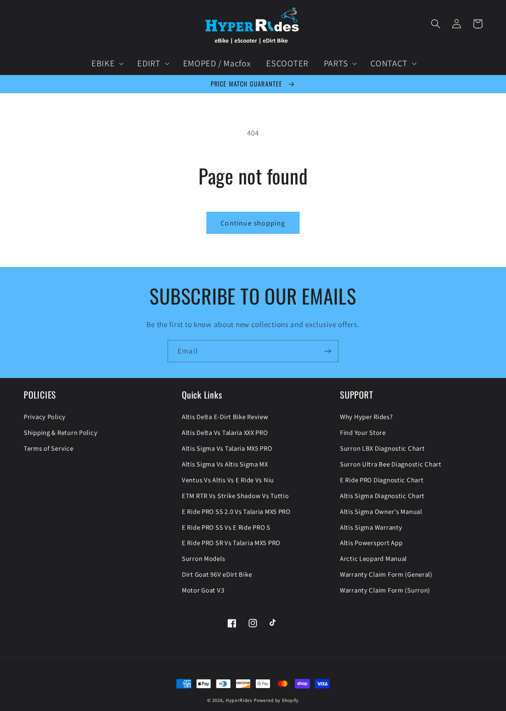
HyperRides (239, 700)
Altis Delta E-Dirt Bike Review (225, 416)
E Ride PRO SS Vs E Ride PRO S (226, 527)
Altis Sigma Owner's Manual (381, 511)
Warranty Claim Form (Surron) (385, 590)
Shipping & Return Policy (60, 432)
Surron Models (203, 558)
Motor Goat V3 (203, 590)
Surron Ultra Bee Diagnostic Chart (391, 464)
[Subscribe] (327, 351)
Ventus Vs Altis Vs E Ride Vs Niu (228, 480)
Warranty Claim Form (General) (386, 574)
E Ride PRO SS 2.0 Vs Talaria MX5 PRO (236, 511)
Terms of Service (49, 448)
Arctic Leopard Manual (373, 558)
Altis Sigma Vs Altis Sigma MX (225, 464)
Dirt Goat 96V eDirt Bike (217, 574)
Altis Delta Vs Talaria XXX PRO (225, 432)
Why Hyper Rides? (366, 416)
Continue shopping (253, 223)
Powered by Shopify (276, 700)
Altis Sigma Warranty (371, 527)
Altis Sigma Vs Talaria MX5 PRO (227, 448)
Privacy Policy (45, 416)
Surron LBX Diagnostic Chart (382, 448)
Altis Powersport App (371, 542)
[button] (106, 64)
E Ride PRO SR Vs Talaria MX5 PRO (231, 542)
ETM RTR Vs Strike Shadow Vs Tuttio (235, 495)
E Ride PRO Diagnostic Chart (381, 480)
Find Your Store (363, 432)
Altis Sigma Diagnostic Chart (382, 495)
